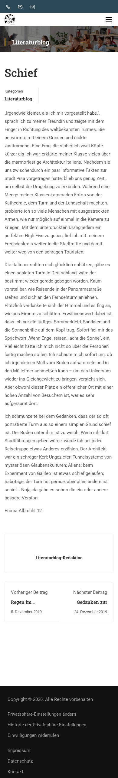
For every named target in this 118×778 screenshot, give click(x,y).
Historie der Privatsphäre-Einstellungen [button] (47, 724)
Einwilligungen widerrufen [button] (33, 735)
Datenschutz (20, 761)
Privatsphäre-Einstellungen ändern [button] (42, 714)
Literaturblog (18, 99)
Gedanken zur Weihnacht (92, 605)
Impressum (19, 750)
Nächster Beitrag (90, 592)
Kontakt (15, 771)
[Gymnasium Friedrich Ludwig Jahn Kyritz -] (10, 19)
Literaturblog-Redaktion (59, 557)
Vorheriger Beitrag (29, 592)
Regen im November (22, 605)
